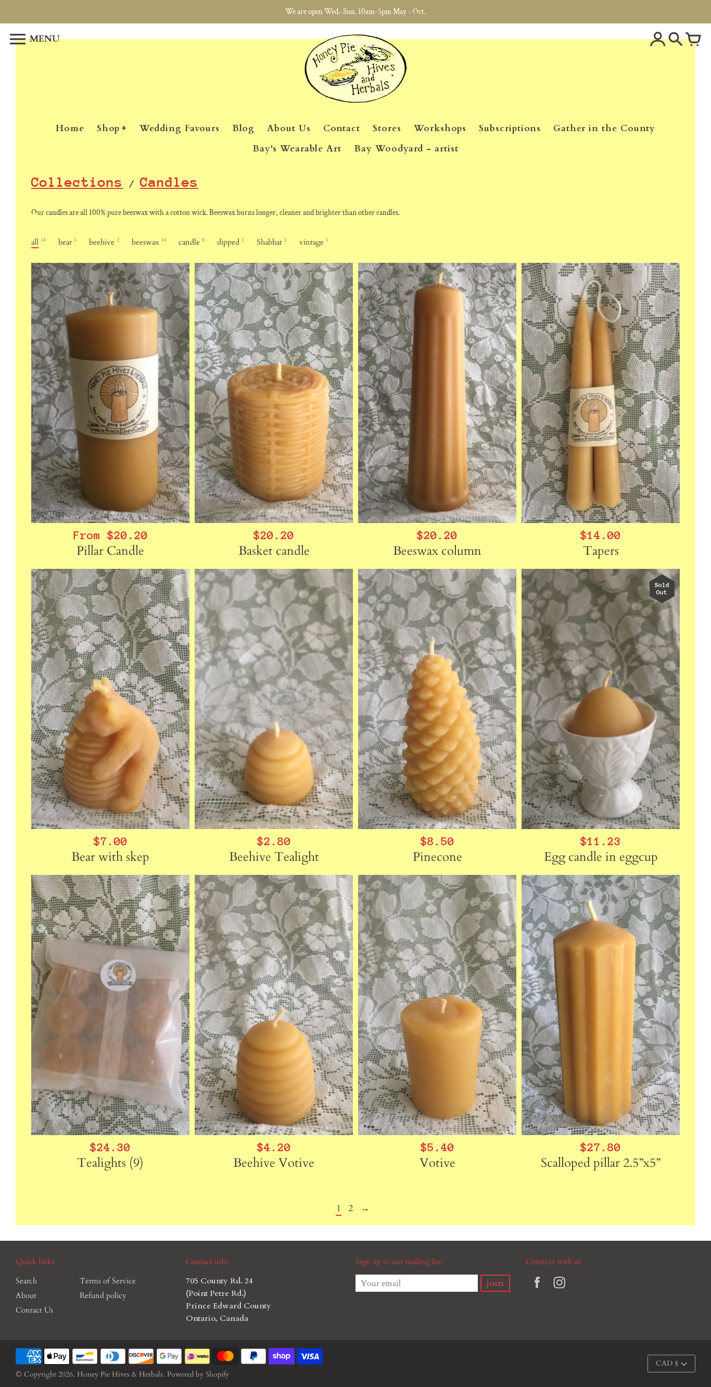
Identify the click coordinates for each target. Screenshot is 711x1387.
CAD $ (667, 1363)
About (26, 1295)
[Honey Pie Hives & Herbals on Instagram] (559, 1289)
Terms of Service (108, 1281)
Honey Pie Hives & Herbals (120, 1374)
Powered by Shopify (198, 1374)
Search (26, 1281)
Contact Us (34, 1310)
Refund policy (103, 1295)
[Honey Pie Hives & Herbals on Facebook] (537, 1289)
